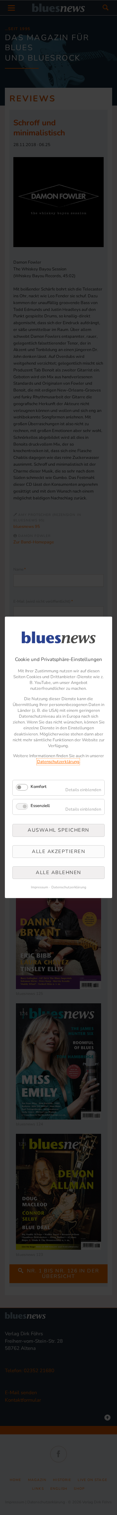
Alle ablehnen (58, 872)
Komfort (38, 787)
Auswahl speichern (58, 830)
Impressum (39, 887)
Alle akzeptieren (58, 851)
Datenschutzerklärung (58, 762)
